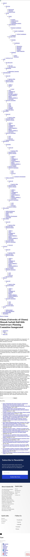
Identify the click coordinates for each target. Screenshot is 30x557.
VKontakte (5, 552)
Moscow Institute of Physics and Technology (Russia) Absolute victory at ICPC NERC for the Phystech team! (15, 419)
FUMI (9, 106)
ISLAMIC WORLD (12, 94)
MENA (10, 96)
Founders (13, 19)
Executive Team (11, 36)
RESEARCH (6, 141)
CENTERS (8, 144)
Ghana (4, 331)
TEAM (7, 13)
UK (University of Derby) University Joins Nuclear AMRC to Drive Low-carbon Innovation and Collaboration (16, 445)
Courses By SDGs (10, 118)
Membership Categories (13, 71)
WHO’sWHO (6, 218)
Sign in (1, 316)
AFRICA (10, 84)
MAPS (4, 306)
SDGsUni (8, 6)
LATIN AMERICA (12, 95)
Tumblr (4, 551)
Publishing (13, 52)
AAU (9, 103)
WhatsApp (5, 546)
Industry (7, 215)
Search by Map (11, 79)
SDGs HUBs (6, 208)
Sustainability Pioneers (16, 23)
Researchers (19, 46)
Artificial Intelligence (10, 211)
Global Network (12, 24)
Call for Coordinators (21, 34)
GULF (12, 89)
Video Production (20, 51)
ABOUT (5, 3)
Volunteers (13, 35)
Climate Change (9, 212)
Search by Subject (12, 166)
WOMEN (10, 108)
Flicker (17, 529)
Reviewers (16, 57)
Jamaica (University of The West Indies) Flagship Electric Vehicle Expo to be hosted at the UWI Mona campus (15, 431)
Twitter (19, 522)
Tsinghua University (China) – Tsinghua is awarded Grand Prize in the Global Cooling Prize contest (16, 429)
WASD (10, 16)
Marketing (19, 48)
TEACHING (6, 111)
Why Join (10, 65)
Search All (8, 75)
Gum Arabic (8, 217)
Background (11, 9)
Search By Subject (10, 109)
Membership (8, 68)
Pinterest (5, 549)
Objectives (10, 10)
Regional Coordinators (16, 27)
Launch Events (11, 12)
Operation (13, 39)
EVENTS (5, 246)
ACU (9, 104)
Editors (15, 55)
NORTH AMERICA (13, 98)
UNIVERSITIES (6, 72)
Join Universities (12, 67)
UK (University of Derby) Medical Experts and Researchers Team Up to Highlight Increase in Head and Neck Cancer (16, 441)
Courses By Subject (10, 140)
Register (6, 316)
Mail (5, 554)
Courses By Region (10, 120)
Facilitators (13, 22)
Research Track (9, 276)
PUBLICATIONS (10, 177)
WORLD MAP (9, 310)
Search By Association (11, 100)
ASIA (9, 90)
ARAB (10, 86)
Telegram (5, 547)
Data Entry (19, 47)
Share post (5, 334)
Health (7, 213)
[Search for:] (6, 398)
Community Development (19, 176)
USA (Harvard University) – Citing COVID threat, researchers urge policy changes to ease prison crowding (15, 425)
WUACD (10, 107)
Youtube (18, 526)
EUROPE (10, 93)
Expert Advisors (14, 20)
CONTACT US (9, 58)
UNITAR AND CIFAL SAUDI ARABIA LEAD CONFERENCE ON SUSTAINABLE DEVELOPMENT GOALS (16, 410)
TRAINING (5, 313)
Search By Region (10, 227)
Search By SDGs (9, 80)
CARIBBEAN (11, 91)
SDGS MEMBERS (10, 311)
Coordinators (17, 43)
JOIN (4, 59)
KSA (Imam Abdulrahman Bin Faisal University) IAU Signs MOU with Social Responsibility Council (16, 423)
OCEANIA (11, 99)
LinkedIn (19, 524)
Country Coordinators (19, 31)
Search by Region (9, 81)
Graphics (19, 50)
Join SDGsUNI (9, 62)
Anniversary (5, 330)
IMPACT (5, 277)
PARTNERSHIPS (7, 312)
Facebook (19, 520)
